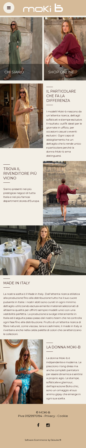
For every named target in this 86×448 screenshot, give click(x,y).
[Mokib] (43, 8)
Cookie (62, 416)
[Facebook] (38, 426)
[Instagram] (47, 426)
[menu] (8, 7)
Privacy (50, 416)
